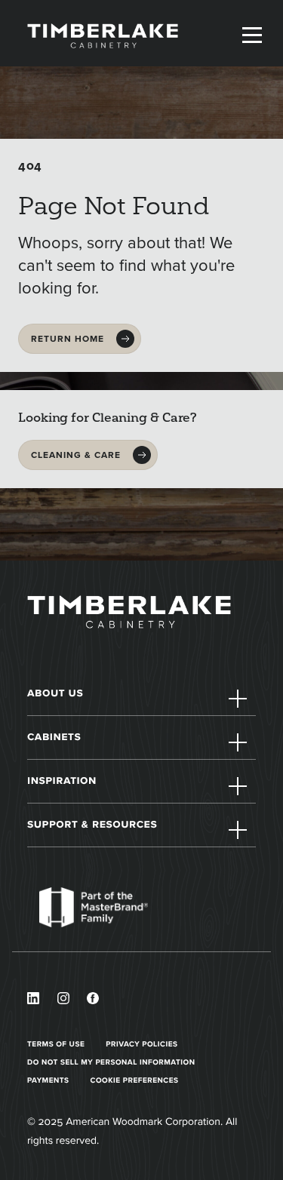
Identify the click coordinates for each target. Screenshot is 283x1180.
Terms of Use (56, 1043)
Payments (48, 1080)
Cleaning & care (76, 455)
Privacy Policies (141, 1043)
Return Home (67, 339)
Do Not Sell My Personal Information (111, 1062)
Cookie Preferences (135, 1080)
